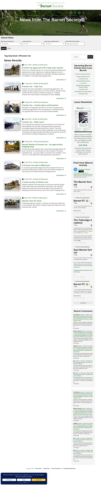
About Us (29, 16)
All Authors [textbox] (48, 43)
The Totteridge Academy (83, 221)
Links (48, 16)
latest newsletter (86, 136)
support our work (86, 140)
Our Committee (64, 16)
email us (85, 154)
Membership (73, 16)
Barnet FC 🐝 (81, 200)
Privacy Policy (38, 468)
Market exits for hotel (31, 201)
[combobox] (11, 44)
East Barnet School (83, 251)
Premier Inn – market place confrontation (40, 105)
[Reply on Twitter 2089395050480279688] (74, 194)
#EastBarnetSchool (79, 270)
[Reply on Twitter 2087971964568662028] (74, 277)
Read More (60, 80)
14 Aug (75, 286)
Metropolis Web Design (70, 468)
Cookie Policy (46, 468)
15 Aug (75, 203)
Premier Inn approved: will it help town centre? (42, 68)
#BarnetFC (76, 210)
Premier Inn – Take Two (32, 86)
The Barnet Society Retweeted (82, 197)
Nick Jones (44, 65)
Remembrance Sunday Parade (83, 87)
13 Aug (75, 225)
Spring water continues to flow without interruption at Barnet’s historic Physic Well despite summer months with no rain (83, 317)
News (23, 16)
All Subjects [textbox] (5, 43)
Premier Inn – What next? (33, 122)
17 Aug (75, 187)
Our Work (36, 16)
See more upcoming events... (83, 74)
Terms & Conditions (56, 468)
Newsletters (55, 16)
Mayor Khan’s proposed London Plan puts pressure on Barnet (82, 362)
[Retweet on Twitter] (74, 197)
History (43, 16)
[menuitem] (18, 17)
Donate (82, 16)
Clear (9, 48)
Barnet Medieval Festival (83, 76)
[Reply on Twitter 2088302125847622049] (74, 298)
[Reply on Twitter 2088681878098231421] (74, 213)
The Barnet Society (83, 183)
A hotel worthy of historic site (35, 182)
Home (18, 16)
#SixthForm (87, 270)
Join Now (83, 145)
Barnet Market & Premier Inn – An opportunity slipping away (42, 145)
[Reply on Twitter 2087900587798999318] (74, 243)
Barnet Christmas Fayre (83, 91)
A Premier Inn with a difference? (36, 165)
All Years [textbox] (26, 43)
